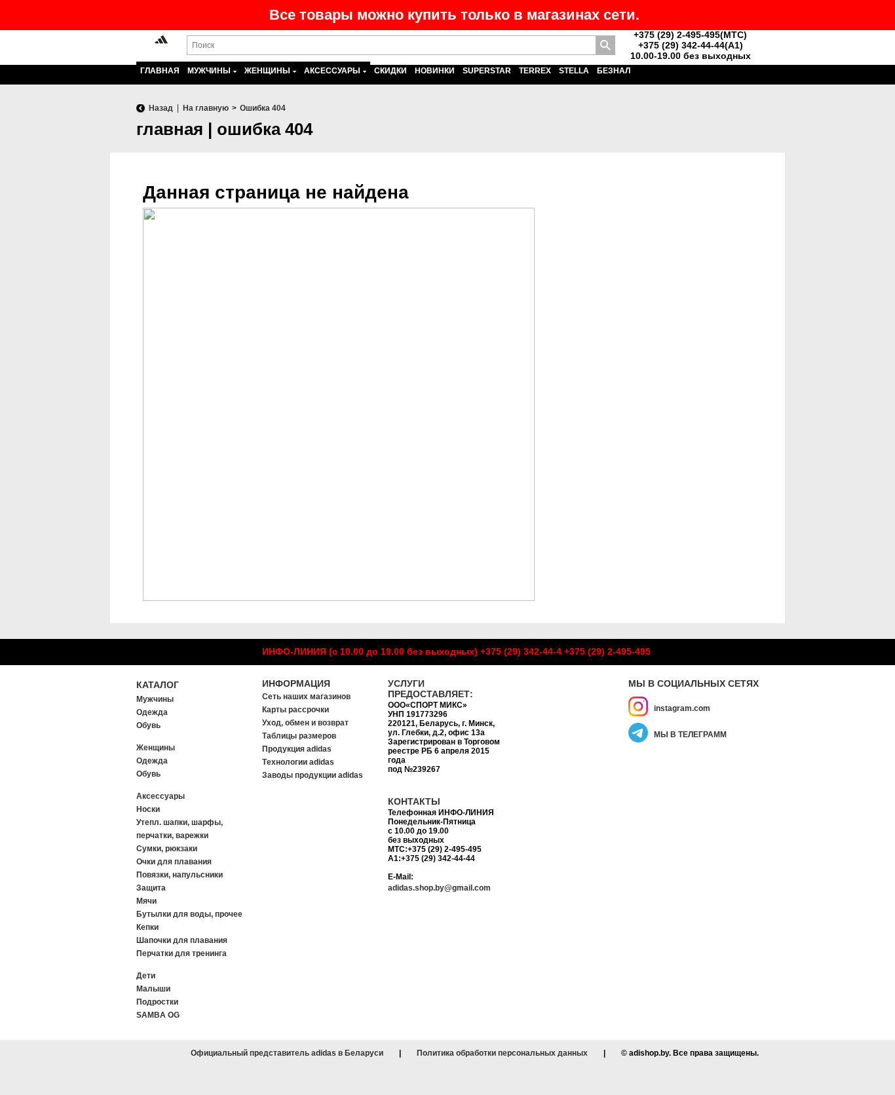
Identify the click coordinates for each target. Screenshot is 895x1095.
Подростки (157, 1002)
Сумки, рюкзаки (166, 848)
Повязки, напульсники (179, 874)
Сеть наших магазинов (306, 696)
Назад (161, 108)
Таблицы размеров (299, 735)
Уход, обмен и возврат (305, 722)
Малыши (153, 988)
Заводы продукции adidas (312, 775)
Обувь (148, 725)
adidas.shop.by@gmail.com (439, 888)
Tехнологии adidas (298, 762)
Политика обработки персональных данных (502, 1053)
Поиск (605, 45)
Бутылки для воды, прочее (189, 914)
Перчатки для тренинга (181, 953)
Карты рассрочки (295, 709)
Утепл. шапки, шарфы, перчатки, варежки (179, 829)
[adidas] (161, 40)
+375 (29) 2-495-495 (607, 651)
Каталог (157, 685)
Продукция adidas (297, 749)
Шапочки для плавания (181, 940)
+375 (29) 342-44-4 (521, 651)
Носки (148, 809)
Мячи (146, 901)
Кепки (147, 927)
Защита (151, 888)
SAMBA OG (158, 1015)
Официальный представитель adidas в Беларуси (287, 1053)
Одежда (152, 712)
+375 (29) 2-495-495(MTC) (690, 34)
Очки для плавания (174, 861)
